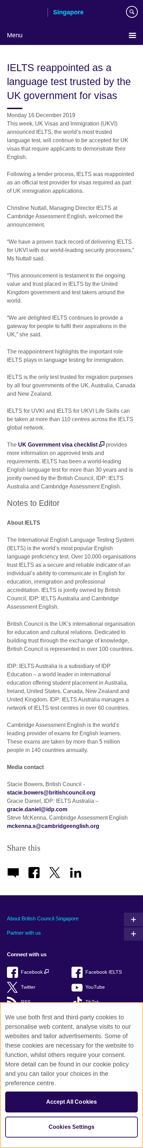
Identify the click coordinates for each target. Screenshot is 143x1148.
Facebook (32, 972)
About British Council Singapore (42, 918)
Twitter (28, 987)
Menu (15, 35)
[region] (71, 1075)
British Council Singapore (24, 13)
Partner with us (24, 933)
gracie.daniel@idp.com (37, 809)
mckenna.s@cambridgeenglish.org (53, 826)
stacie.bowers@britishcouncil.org (51, 793)
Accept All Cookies (71, 1102)
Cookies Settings (72, 1127)
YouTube (95, 987)
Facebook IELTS (103, 972)
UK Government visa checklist (58, 445)
